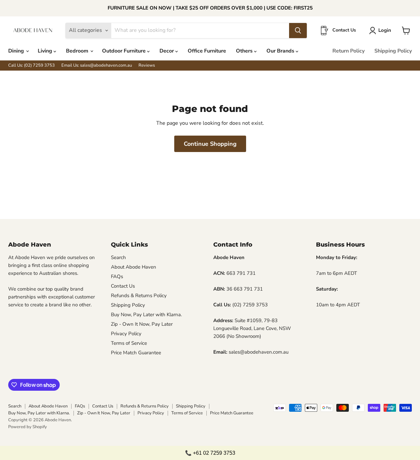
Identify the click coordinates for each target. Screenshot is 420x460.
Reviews (146, 65)
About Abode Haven (133, 267)
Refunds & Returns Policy (139, 295)
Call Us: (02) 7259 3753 (31, 65)
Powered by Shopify (27, 427)
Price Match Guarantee (136, 352)
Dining (16, 51)
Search (118, 257)
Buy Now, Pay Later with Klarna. (146, 314)
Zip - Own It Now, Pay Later (142, 324)
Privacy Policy (126, 333)
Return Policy (348, 51)
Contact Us (123, 286)
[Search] (298, 30)
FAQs (117, 276)
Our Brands (281, 51)
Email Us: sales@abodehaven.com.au (96, 65)
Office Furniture (207, 51)
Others (245, 51)
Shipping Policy (393, 51)
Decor (167, 51)
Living (45, 51)
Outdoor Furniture (124, 51)
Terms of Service (129, 343)
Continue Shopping (210, 144)
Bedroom (78, 51)
